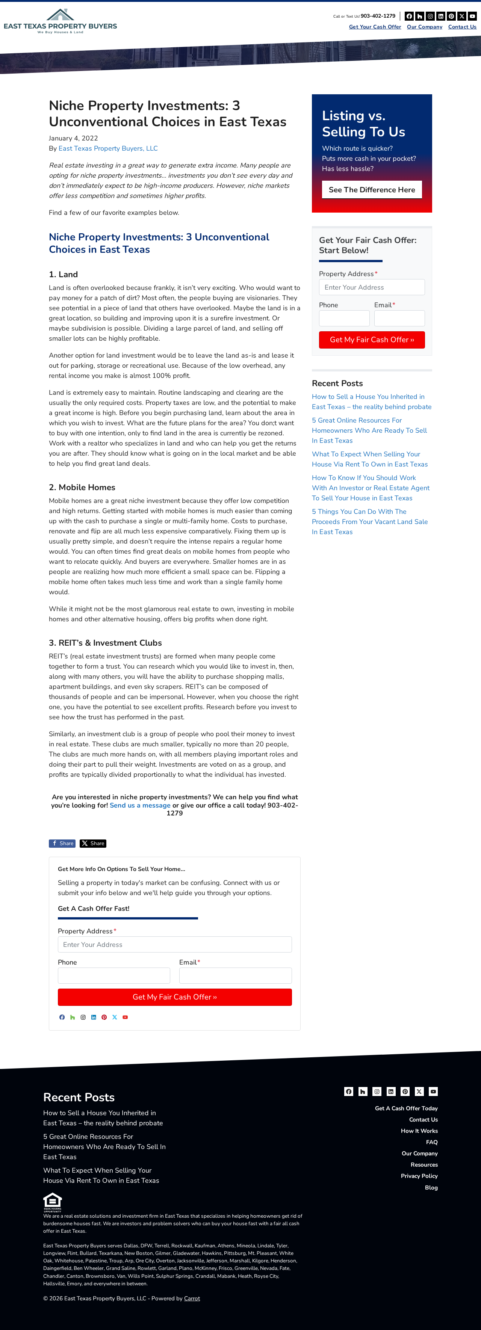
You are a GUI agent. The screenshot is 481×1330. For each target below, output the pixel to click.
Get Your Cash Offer (375, 26)
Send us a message (140, 805)
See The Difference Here (372, 190)
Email (189, 962)
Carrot (192, 1298)
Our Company (424, 26)
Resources (424, 1164)
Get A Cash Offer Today (406, 1108)
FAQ (432, 1142)
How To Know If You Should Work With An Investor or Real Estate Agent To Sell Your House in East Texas (371, 488)
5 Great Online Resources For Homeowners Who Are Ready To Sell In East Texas (369, 430)
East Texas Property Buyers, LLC (108, 148)
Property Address (87, 931)
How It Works (419, 1131)
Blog (431, 1187)
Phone (67, 962)
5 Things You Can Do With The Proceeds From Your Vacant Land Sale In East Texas (370, 521)
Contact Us (462, 26)
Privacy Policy (419, 1176)
